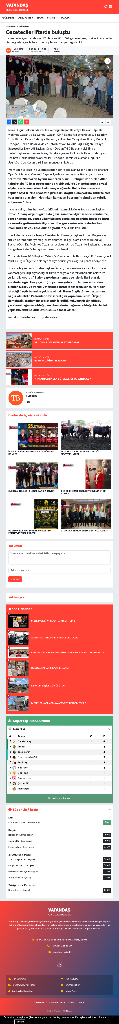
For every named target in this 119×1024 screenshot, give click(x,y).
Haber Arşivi (71, 991)
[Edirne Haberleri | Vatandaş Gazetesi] (17, 7)
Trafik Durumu (71, 979)
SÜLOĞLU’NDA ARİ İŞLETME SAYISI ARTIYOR (31, 491)
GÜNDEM (8, 17)
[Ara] (106, 7)
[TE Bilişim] (15, 398)
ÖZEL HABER (25, 17)
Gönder (15, 579)
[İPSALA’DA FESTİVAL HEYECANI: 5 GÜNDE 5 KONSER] (33, 434)
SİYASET (52, 17)
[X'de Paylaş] (14, 122)
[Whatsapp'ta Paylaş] (20, 122)
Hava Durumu (19, 979)
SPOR (40, 17)
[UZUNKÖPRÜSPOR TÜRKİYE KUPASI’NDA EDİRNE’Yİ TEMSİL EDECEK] (33, 514)
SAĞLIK (64, 17)
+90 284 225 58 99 (61, 946)
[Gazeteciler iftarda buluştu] (59, 86)
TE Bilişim (31, 396)
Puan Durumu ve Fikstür (23, 985)
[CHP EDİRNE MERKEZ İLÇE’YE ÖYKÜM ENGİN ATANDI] (86, 474)
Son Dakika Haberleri (22, 991)
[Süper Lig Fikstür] (109, 809)
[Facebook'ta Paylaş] (9, 122)
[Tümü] (109, 597)
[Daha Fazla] (26, 122)
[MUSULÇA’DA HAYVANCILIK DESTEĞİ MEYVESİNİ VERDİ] (86, 434)
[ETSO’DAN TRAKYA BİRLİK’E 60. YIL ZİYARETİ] (86, 514)
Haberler (10, 26)
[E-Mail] (28, 402)
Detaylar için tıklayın (59, 798)
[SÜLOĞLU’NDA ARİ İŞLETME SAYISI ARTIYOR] (33, 474)
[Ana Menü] (110, 7)
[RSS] (59, 964)
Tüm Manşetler (72, 985)
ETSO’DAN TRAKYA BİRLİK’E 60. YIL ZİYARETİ (84, 531)
